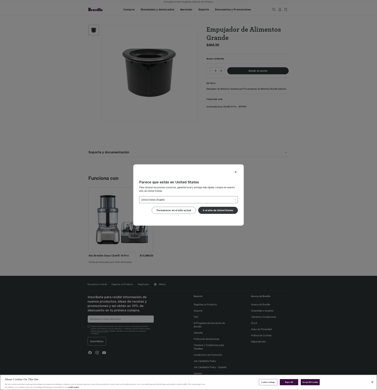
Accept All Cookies (310, 382)
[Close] (235, 172)
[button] (218, 210)
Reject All (289, 382)
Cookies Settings (268, 382)
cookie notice (73, 387)
